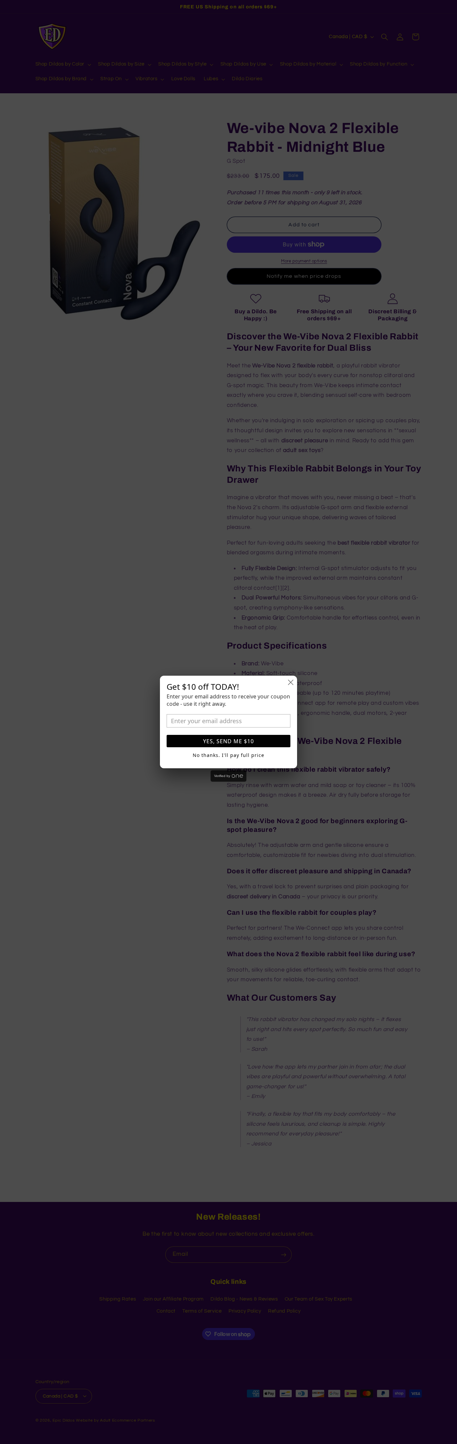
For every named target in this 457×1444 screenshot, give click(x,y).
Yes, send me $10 (228, 741)
